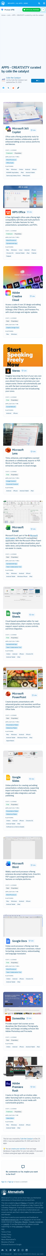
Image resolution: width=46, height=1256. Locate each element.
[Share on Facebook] (3, 88)
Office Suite (9, 163)
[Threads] (18, 1250)
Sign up (10, 1182)
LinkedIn (6, 1224)
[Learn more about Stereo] (8, 371)
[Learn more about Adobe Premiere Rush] (8, 1083)
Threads (32, 1222)
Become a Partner (7, 1242)
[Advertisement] (23, 40)
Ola (16, 1203)
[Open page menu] (44, 3)
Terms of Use (6, 1232)
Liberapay (19, 1226)
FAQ (2, 1229)
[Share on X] (8, 88)
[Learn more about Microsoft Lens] (8, 450)
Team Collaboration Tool (13, 567)
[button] (33, 130)
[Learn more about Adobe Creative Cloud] (8, 293)
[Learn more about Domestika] (8, 1018)
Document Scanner (12, 484)
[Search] (39, 3)
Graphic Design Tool (12, 327)
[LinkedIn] (26, 1250)
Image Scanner (11, 481)
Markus (23, 1203)
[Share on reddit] (13, 88)
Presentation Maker (12, 725)
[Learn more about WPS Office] (8, 212)
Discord (26, 1220)
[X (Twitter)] (6, 1250)
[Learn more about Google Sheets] (8, 613)
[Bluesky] (14, 1250)
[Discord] (2, 1250)
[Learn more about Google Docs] (8, 941)
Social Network (10, 406)
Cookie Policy (6, 1237)
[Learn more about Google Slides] (8, 777)
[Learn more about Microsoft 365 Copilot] (8, 128)
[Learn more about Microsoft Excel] (8, 527)
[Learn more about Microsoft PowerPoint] (8, 694)
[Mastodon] (10, 1250)
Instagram (39, 1222)
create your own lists (18, 1149)
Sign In (3, 1182)
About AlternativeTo (8, 1239)
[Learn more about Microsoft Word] (8, 863)
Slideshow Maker (11, 728)
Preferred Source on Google (11, 1244)
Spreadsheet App (11, 243)
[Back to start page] (3, 3)
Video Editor (10, 1118)
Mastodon (18, 1222)
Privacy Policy (6, 1234)
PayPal (27, 1226)
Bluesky (25, 1222)
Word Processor (11, 160)
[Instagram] (22, 1250)
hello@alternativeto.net (10, 1220)
